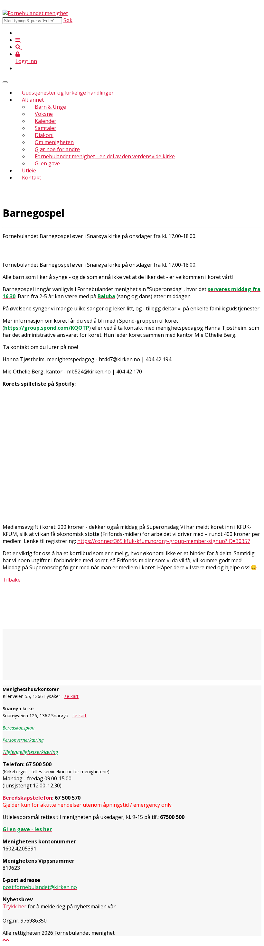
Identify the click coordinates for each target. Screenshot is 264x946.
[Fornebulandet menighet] (35, 13)
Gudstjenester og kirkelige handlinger (68, 92)
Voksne (44, 113)
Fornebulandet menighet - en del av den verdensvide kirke (105, 156)
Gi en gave (47, 163)
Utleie (29, 170)
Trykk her (14, 906)
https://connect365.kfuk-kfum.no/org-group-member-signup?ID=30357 (163, 541)
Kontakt (31, 177)
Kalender (45, 120)
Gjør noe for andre (57, 149)
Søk (67, 20)
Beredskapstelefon (27, 797)
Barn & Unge (50, 106)
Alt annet (33, 99)
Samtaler (45, 128)
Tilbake (12, 579)
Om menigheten (54, 142)
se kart (71, 696)
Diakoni (44, 135)
